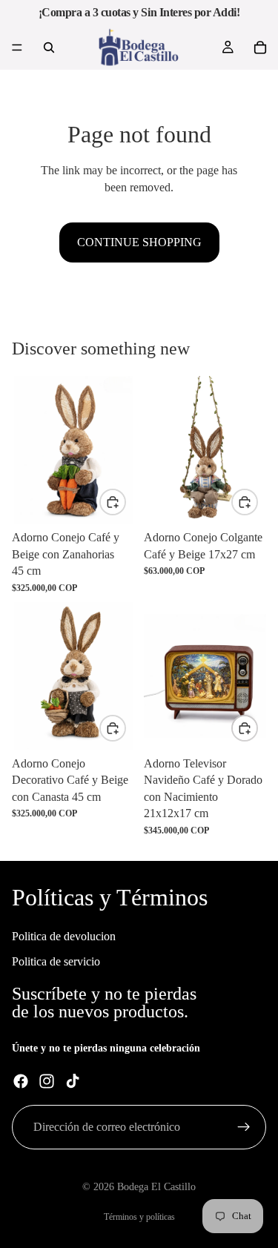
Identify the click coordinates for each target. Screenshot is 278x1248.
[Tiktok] (73, 1081)
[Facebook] (21, 1081)
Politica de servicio (56, 961)
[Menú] (17, 47)
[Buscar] (49, 47)
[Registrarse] (243, 1127)
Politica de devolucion (64, 935)
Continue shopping (139, 242)
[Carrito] (260, 47)
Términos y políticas (139, 1217)
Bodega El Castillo (156, 1186)
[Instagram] (47, 1081)
